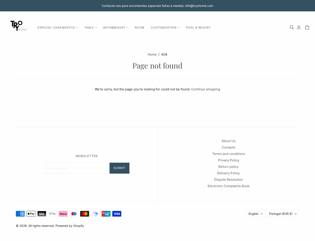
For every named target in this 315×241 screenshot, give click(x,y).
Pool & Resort (198, 27)
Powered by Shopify (70, 225)
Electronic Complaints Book (228, 186)
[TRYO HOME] (18, 27)
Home (152, 54)
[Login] (299, 27)
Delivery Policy (228, 173)
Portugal (280, 213)
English (253, 213)
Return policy (228, 167)
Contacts (228, 147)
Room (139, 27)
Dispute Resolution (228, 179)
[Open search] (292, 27)
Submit (119, 168)
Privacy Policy (228, 160)
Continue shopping (205, 89)
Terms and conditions (228, 154)
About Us (229, 141)
